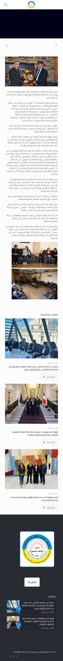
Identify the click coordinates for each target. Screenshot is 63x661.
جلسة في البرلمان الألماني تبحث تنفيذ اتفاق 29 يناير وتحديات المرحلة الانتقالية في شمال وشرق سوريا (33, 368)
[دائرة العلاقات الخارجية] (31, 4)
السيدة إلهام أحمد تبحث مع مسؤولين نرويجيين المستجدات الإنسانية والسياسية (34, 498)
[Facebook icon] (17, 656)
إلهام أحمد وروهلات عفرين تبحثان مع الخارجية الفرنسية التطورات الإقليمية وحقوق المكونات (35, 433)
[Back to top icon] (8, 650)
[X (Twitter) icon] (14, 656)
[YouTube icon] (11, 656)
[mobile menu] (5, 4)
